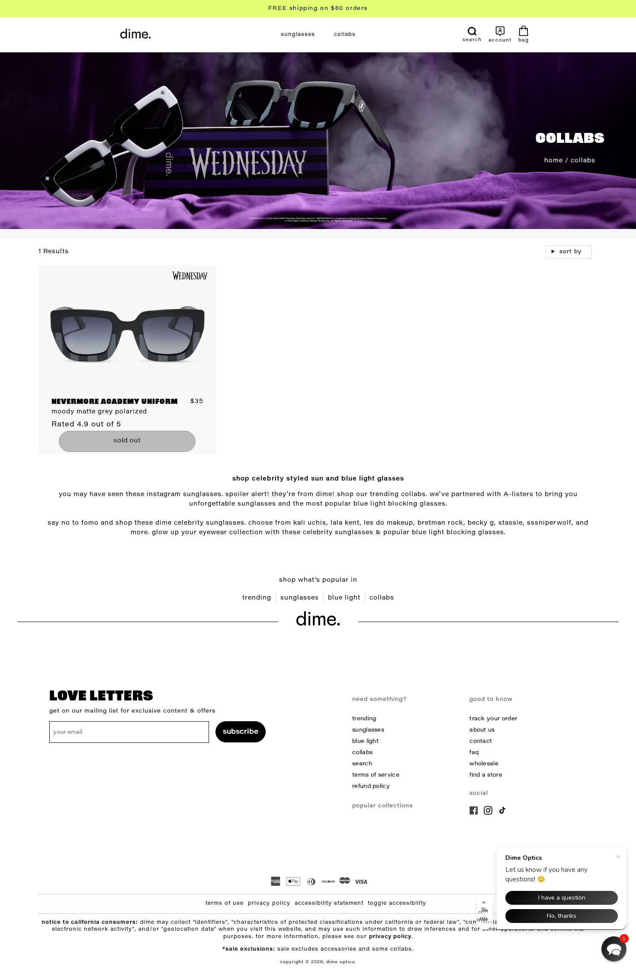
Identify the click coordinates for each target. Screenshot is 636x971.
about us (482, 730)
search (362, 764)
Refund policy (371, 786)
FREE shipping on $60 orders (318, 8)
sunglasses (299, 598)
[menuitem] (297, 35)
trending (256, 598)
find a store (485, 775)
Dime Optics (340, 962)
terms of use (225, 903)
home (553, 161)
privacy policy (269, 903)
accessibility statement (329, 903)
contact (480, 741)
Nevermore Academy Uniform (114, 402)
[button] (613, 948)
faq (474, 752)
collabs (381, 598)
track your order (493, 719)
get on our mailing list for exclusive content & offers (132, 711)
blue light (344, 598)
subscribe (240, 732)
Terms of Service (375, 775)
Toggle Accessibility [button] (397, 903)
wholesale (483, 764)
